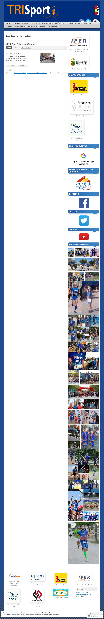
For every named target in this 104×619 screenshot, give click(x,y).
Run (15, 70)
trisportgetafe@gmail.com (83, 594)
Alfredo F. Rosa (26, 48)
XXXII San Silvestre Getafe (20, 44)
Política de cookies (53, 614)
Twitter (88, 21)
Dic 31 (9, 48)
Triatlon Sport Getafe (82, 593)
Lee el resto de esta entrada (17, 65)
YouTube (95, 21)
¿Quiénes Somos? (21, 23)
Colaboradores (74, 23)
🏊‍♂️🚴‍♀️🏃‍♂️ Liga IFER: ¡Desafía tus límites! (48, 23)
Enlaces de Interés (48, 26)
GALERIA (87, 23)
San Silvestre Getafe (40, 73)
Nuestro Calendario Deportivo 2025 (21, 26)
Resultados (30, 73)
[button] (71, 253)
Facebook (81, 21)
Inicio (8, 23)
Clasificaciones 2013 (20, 73)
